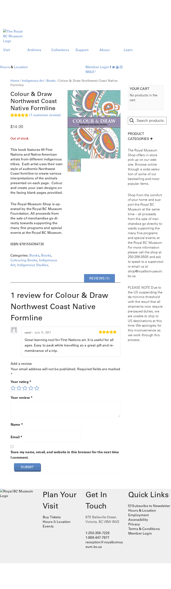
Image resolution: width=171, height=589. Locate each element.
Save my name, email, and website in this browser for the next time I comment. (65, 454)
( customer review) (45, 115)
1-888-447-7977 (97, 537)
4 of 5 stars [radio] (30, 388)
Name (17, 424)
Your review (22, 397)
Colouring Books (23, 260)
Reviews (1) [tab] (99, 278)
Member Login (97, 67)
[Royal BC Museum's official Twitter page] (113, 67)
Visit (6, 50)
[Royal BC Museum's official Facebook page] (110, 67)
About (104, 50)
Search (131, 120)
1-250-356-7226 (97, 533)
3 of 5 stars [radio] (24, 388)
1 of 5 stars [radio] (13, 388)
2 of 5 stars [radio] (18, 388)
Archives (34, 50)
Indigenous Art (33, 81)
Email (16, 437)
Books (51, 81)
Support (82, 50)
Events (48, 526)
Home (14, 81)
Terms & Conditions (144, 529)
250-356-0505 (138, 257)
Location (21, 67)
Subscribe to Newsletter (151, 506)
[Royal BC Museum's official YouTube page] (117, 67)
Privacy (134, 524)
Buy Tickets (52, 517)
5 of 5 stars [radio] (36, 388)
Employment (138, 515)
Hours (5, 67)
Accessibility (138, 519)
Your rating (21, 382)
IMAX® (91, 72)
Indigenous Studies (32, 265)
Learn (128, 50)
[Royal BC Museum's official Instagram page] (121, 67)
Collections (60, 50)
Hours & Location (142, 510)
